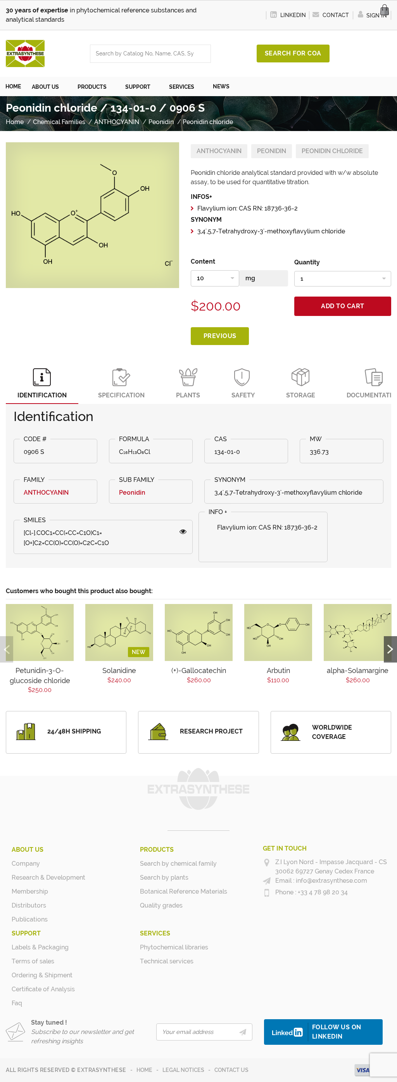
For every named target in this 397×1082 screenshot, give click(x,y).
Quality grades (161, 905)
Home (144, 1070)
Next (390, 649)
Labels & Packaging (40, 947)
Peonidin (271, 151)
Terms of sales (33, 961)
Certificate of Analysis (41, 989)
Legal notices (183, 1070)
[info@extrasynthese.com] (267, 881)
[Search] (203, 53)
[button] (49, 86)
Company (26, 863)
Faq (17, 1003)
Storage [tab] (300, 395)
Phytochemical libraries (169, 947)
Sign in (376, 15)
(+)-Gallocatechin (198, 670)
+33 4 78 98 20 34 (322, 892)
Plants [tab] (188, 395)
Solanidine (119, 670)
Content (203, 261)
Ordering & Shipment (41, 975)
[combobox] (142, 53)
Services (155, 933)
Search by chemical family (169, 863)
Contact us (231, 1070)
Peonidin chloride (332, 151)
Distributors (29, 905)
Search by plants (164, 877)
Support (26, 933)
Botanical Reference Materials (169, 891)
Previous (220, 336)
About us (27, 849)
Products (157, 849)
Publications (30, 919)
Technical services (166, 961)
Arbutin (278, 670)
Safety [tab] (243, 395)
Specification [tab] (121, 395)
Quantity (307, 262)
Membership (30, 891)
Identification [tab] (42, 395)
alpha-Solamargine (357, 670)
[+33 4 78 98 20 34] (267, 893)
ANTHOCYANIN (219, 151)
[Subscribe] (242, 1032)
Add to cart (342, 306)
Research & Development (41, 877)
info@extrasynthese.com (330, 880)
